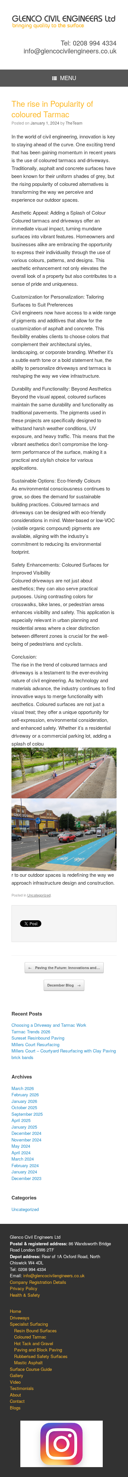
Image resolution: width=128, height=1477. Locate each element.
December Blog (64, 985)
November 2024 (26, 1140)
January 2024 (24, 1171)
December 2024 (26, 1133)
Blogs (15, 1407)
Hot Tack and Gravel (33, 1343)
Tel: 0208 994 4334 (89, 42)
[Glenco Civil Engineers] (64, 22)
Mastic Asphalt (28, 1362)
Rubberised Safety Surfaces (41, 1356)
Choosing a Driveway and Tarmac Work (48, 1025)
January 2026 (24, 1101)
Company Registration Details (38, 1282)
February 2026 (25, 1094)
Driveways (20, 1318)
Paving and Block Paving (38, 1349)
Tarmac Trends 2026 (30, 1031)
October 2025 (24, 1107)
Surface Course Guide (31, 1369)
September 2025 (27, 1114)
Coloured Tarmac (30, 1337)
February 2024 (25, 1165)
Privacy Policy (23, 1288)
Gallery (16, 1375)
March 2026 (22, 1088)
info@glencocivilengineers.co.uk (70, 50)
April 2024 (21, 1152)
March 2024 (22, 1159)
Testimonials (22, 1388)
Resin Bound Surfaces (35, 1330)
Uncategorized (39, 895)
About (15, 1395)
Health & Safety (25, 1295)
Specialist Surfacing (29, 1324)
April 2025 (21, 1120)
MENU (68, 78)
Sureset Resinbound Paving (37, 1038)
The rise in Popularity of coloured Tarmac (52, 109)
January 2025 (24, 1127)
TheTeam (74, 123)
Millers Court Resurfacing (35, 1044)
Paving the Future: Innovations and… (64, 967)
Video (15, 1382)
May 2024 (20, 1146)
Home (15, 1311)
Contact (17, 1401)
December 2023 (26, 1178)
